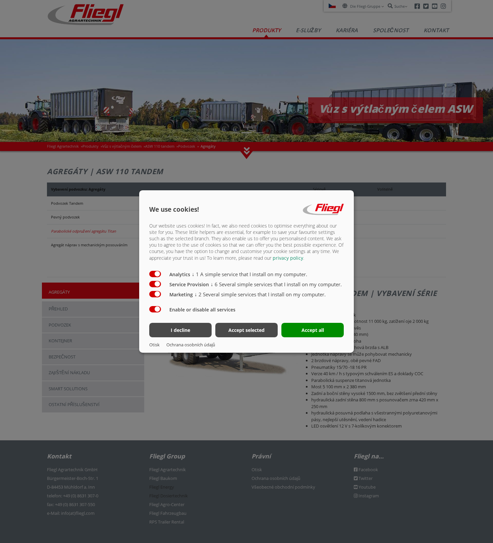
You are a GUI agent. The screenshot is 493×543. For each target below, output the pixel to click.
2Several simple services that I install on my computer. (260, 294)
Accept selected (246, 330)
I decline (180, 330)
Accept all (313, 330)
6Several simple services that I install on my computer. (276, 284)
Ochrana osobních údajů (190, 345)
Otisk (154, 345)
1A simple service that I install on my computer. (249, 274)
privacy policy (288, 258)
